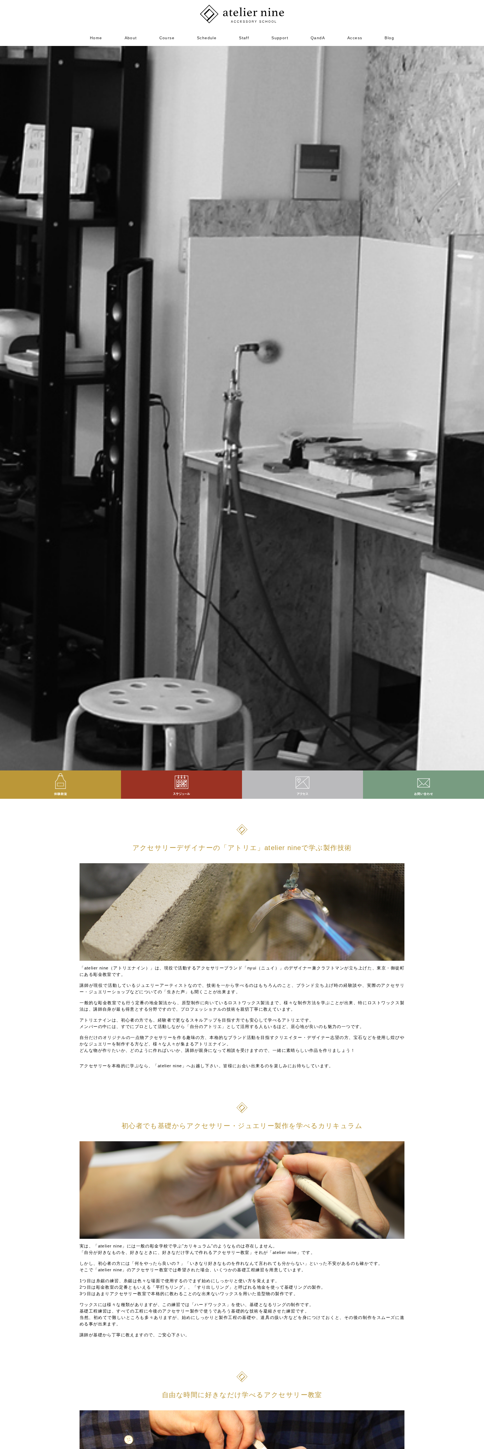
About (131, 38)
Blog (389, 38)
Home (96, 38)
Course (166, 38)
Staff (244, 38)
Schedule (207, 38)
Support (279, 38)
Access (354, 38)
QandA (318, 38)
